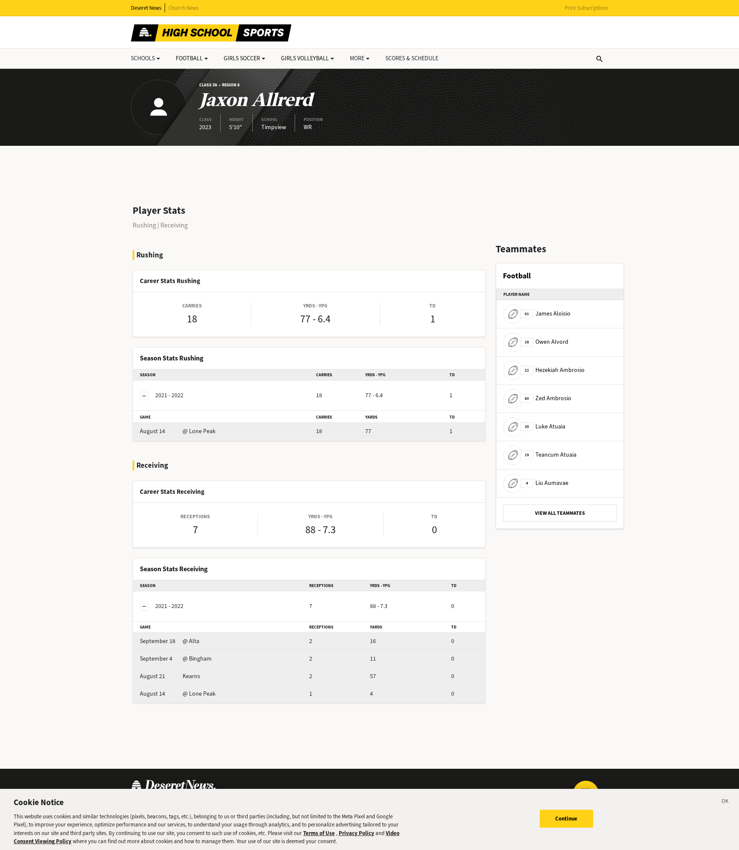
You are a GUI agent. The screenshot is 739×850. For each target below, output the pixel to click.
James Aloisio (548, 314)
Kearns (170, 676)
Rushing (144, 225)
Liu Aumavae (547, 483)
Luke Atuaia (545, 426)
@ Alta (169, 641)
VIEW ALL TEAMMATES (560, 513)
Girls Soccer (242, 58)
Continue (566, 818)
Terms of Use (319, 833)
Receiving (174, 225)
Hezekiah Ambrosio (555, 370)
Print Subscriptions (586, 8)
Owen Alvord (546, 342)
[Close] (725, 802)
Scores (411, 58)
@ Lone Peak (178, 431)
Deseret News (146, 8)
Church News (183, 8)
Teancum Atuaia (550, 455)
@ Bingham (176, 659)
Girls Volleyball (305, 58)
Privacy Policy (356, 833)
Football (189, 58)
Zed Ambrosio (548, 398)
